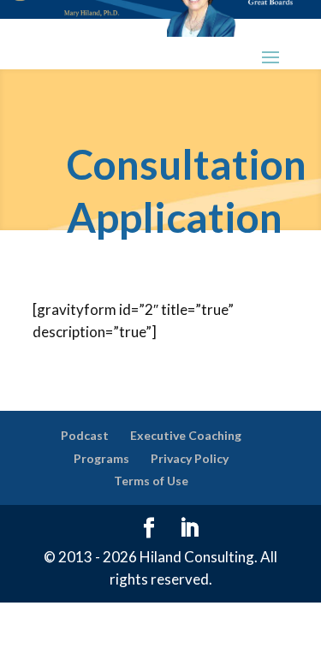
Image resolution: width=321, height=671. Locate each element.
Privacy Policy (190, 458)
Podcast (85, 435)
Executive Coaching (185, 435)
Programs (101, 458)
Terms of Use (151, 480)
